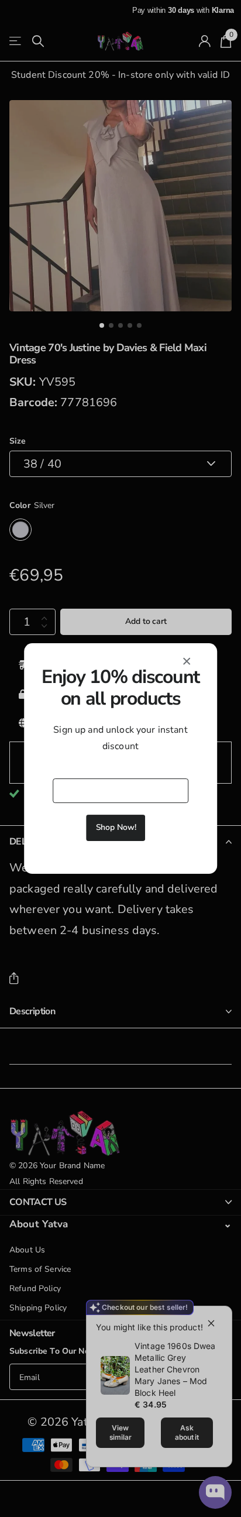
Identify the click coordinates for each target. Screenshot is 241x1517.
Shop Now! (116, 827)
